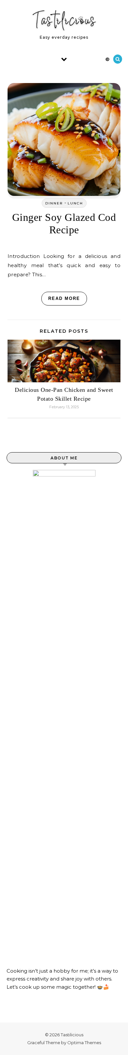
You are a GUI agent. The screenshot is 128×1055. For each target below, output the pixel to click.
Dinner (54, 203)
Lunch (75, 203)
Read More (64, 298)
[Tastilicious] (64, 22)
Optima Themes (84, 1042)
